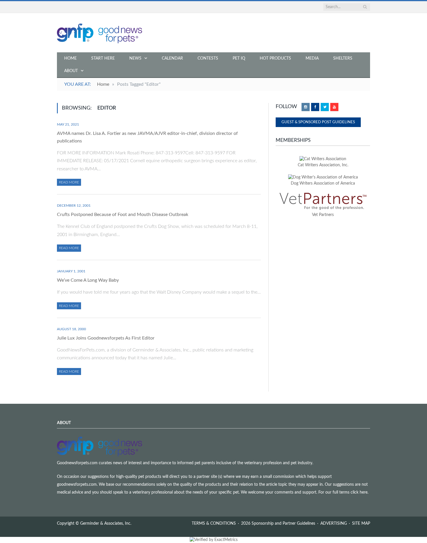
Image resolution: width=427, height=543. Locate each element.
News (135, 58)
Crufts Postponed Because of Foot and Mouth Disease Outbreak (122, 214)
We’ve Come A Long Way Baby (88, 280)
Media (312, 58)
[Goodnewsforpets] (99, 32)
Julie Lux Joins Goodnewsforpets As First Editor (106, 338)
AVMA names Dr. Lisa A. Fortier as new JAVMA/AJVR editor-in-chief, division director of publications (147, 137)
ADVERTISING (333, 523)
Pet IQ (239, 58)
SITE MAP (361, 523)
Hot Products (275, 58)
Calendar (172, 58)
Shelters (342, 58)
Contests (208, 58)
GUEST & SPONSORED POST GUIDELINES (318, 122)
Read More (69, 182)
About (71, 71)
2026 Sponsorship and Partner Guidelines (278, 523)
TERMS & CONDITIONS (214, 523)
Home (70, 58)
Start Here (103, 58)
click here (359, 492)
